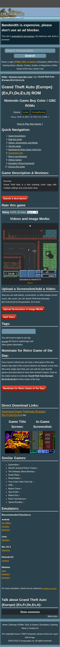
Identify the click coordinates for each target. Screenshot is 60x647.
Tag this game (14, 146)
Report (30, 283)
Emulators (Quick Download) (21, 163)
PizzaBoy (5, 526)
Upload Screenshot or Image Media (23, 309)
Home (4, 62)
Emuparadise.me (27, 641)
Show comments (30, 612)
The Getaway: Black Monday (22, 471)
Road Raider (15, 478)
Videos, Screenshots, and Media (23, 143)
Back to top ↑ (53, 616)
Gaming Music (9, 65)
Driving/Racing (38, 112)
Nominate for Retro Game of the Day (24, 149)
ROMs (4, 77)
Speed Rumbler (16, 502)
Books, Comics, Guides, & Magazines (34, 65)
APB (11, 485)
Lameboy (5, 561)
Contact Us (33, 628)
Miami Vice (14, 495)
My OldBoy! (6, 523)
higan (4, 571)
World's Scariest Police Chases (23, 468)
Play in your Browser (17, 156)
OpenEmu (6, 550)
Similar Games (15, 160)
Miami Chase (15, 488)
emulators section (49, 588)
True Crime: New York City (21, 482)
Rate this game (15, 139)
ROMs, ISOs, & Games (25, 62)
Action (26, 112)
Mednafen (6, 540)
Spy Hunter (14, 492)
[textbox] (16, 331)
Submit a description (15, 198)
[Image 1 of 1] (30, 254)
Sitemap (13, 625)
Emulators (42, 62)
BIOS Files (53, 62)
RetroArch (6, 530)
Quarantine (14, 465)
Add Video (9, 317)
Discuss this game (16, 167)
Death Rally (14, 475)
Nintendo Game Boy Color (20, 77)
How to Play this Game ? (30, 124)
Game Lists (38, 69)
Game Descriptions (17, 136)
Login (11, 62)
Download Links (15, 153)
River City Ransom (17, 499)
